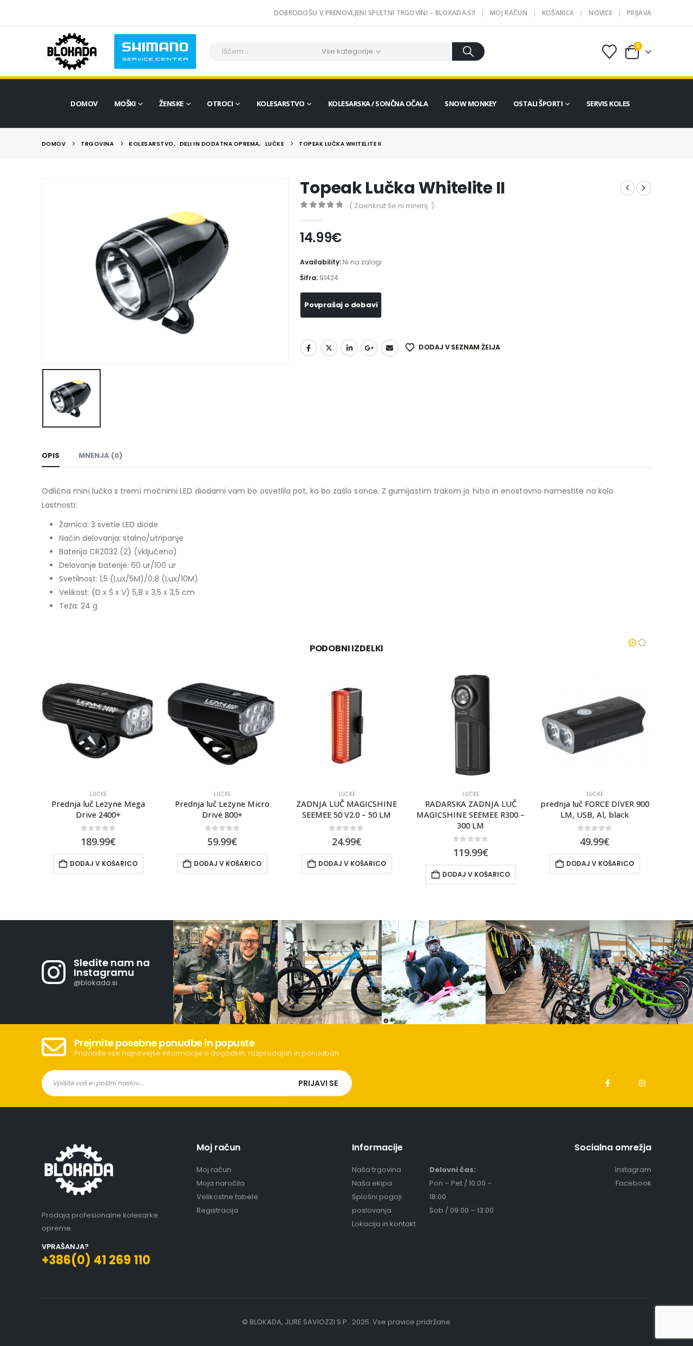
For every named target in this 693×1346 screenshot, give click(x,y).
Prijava (639, 12)
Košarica (558, 12)
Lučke (98, 794)
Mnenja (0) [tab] (100, 455)
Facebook (308, 348)
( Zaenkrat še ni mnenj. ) (391, 205)
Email (389, 348)
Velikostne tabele (227, 1197)
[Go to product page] (98, 724)
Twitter (329, 348)
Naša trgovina (376, 1169)
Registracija (217, 1210)
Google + (369, 348)
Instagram (642, 1083)
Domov (83, 103)
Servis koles (608, 103)
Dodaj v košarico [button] (104, 863)
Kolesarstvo (281, 103)
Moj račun (508, 12)
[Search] (468, 51)
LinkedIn (349, 348)
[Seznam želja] (609, 51)
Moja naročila (221, 1183)
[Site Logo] (72, 51)
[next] (643, 188)
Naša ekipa (372, 1183)
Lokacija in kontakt (384, 1224)
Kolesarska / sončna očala (378, 103)
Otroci (220, 103)
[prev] (627, 188)
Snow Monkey (470, 103)
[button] (632, 642)
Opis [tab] (51, 455)
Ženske (171, 103)
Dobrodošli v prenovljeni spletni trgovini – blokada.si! (375, 12)
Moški (125, 103)
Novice (600, 12)
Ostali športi (538, 103)
